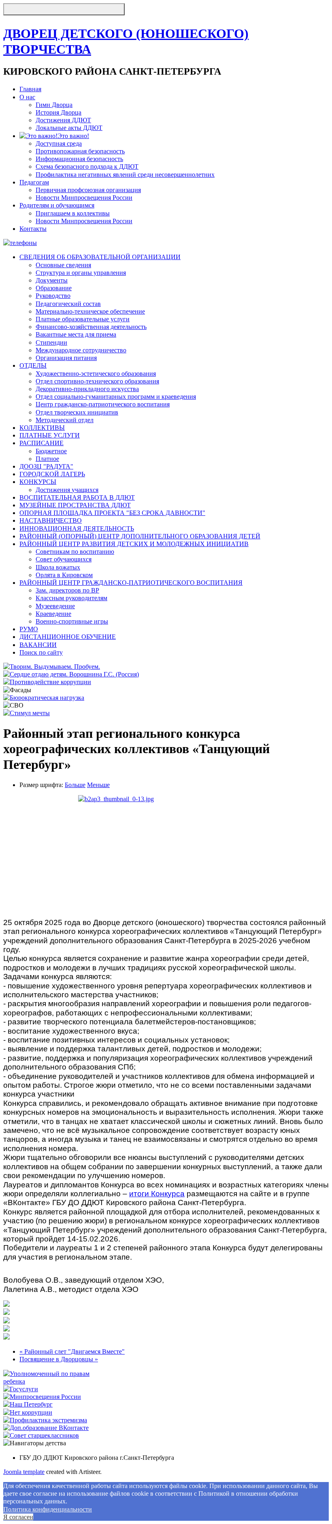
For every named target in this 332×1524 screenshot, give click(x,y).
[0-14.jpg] (6, 1321)
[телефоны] (20, 242)
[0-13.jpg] (166, 853)
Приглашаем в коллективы (73, 213)
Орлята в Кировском (64, 575)
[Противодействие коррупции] (47, 681)
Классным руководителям (71, 598)
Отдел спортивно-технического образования (97, 381)
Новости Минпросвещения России (84, 197)
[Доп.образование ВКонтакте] (46, 1427)
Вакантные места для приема (76, 334)
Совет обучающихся (64, 559)
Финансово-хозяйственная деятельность (91, 326)
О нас (27, 97)
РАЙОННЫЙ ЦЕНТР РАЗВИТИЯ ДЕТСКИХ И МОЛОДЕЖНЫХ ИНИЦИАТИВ (134, 543)
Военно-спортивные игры (72, 621)
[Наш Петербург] (28, 1404)
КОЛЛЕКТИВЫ (42, 427)
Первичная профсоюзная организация (88, 189)
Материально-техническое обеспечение (90, 311)
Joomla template (24, 1471)
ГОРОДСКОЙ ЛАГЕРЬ (52, 474)
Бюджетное (51, 451)
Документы (52, 280)
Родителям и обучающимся (56, 205)
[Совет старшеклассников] (41, 1435)
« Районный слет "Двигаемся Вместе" (72, 1351)
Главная (30, 89)
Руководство (53, 295)
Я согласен (18, 1517)
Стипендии (51, 342)
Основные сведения (63, 265)
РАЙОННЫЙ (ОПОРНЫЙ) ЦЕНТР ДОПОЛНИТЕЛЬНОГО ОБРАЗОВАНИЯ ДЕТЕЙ (139, 536)
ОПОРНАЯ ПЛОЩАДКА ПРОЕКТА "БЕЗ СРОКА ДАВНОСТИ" (112, 512)
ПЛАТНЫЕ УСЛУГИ (49, 435)
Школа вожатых (58, 567)
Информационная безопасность (79, 158)
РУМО (28, 629)
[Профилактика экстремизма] (45, 1420)
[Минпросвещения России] (42, 1396)
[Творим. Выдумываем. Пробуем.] (51, 666)
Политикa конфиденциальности (47, 1509)
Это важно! (73, 135)
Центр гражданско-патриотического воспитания (103, 404)
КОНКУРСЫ (37, 481)
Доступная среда (59, 143)
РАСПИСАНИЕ (41, 443)
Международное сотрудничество (81, 350)
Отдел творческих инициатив (77, 412)
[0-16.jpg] (6, 1337)
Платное (47, 458)
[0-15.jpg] (6, 1329)
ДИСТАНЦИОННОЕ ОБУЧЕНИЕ (67, 636)
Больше (75, 784)
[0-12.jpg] (6, 1304)
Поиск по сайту (41, 652)
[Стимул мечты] (26, 713)
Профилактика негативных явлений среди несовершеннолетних (125, 174)
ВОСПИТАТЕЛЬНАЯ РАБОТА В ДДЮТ (77, 497)
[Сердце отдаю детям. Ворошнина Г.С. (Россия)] (71, 674)
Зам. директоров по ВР (67, 590)
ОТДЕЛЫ (33, 365)
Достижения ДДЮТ (63, 120)
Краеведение (53, 613)
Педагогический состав (68, 303)
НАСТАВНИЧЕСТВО (50, 520)
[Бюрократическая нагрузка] (43, 697)
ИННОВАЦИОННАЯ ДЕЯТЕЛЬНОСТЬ (76, 528)
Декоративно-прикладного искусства (87, 388)
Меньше (98, 784)
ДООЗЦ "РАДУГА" (46, 466)
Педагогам (34, 182)
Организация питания (66, 357)
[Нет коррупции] (27, 1412)
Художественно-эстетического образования (96, 373)
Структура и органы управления (81, 272)
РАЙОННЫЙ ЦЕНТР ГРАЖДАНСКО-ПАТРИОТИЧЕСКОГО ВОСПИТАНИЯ (131, 582)
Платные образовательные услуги (83, 319)
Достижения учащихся (67, 489)
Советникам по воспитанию (75, 551)
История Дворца (58, 112)
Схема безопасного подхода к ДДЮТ (87, 166)
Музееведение (55, 606)
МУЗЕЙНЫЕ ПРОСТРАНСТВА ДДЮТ (75, 505)
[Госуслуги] (20, 1389)
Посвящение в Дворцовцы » (58, 1359)
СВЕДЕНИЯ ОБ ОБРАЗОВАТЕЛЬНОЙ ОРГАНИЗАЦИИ (100, 256)
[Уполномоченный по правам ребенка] (57, 1381)
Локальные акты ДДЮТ (69, 127)
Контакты (33, 228)
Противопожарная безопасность (80, 151)
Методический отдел (65, 420)
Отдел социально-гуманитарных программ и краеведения (116, 396)
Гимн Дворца (54, 104)
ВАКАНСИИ (38, 644)
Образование (54, 288)
